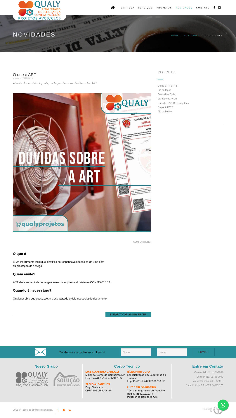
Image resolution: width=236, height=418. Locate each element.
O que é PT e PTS (168, 85)
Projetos (164, 8)
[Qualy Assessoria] (32, 379)
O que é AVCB (165, 107)
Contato (203, 8)
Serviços (145, 8)
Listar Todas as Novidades (128, 314)
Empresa (127, 8)
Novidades (184, 8)
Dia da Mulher (165, 111)
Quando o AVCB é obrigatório (173, 103)
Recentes (167, 72)
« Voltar (16, 78)
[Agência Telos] (213, 411)
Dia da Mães (164, 90)
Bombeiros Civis (166, 94)
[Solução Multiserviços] (66, 379)
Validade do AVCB (167, 98)
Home (175, 35)
